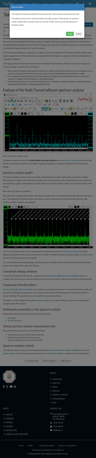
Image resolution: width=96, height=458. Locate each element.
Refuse (78, 34)
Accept (70, 34)
